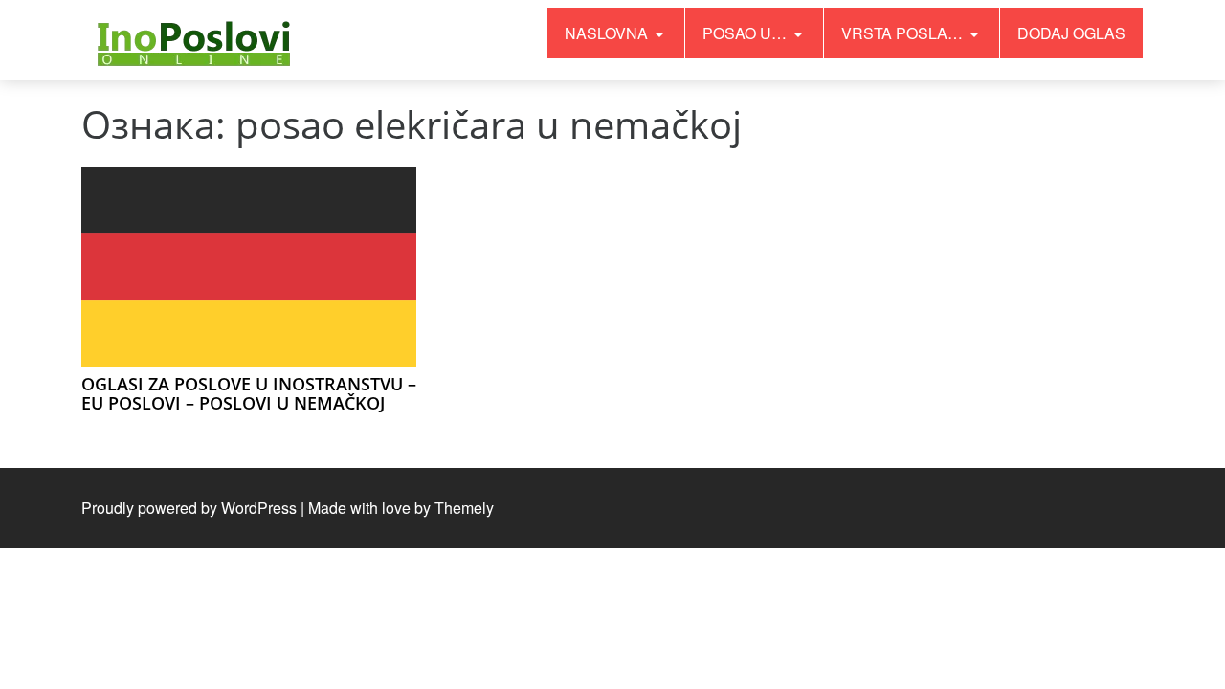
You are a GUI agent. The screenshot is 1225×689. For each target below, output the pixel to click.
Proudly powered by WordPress (189, 508)
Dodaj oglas (1071, 33)
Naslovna (608, 33)
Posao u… (746, 33)
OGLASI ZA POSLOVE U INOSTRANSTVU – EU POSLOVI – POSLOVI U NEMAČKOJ (248, 393)
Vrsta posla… (904, 33)
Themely (464, 508)
